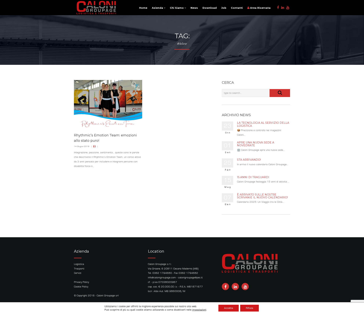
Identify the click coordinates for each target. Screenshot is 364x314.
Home (143, 7)
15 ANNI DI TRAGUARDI (253, 177)
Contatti (237, 7)
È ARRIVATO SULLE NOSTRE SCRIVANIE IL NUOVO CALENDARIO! (262, 196)
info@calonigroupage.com (162, 277)
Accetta (228, 308)
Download (209, 7)
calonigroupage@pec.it (190, 277)
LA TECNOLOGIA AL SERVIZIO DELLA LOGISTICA (263, 124)
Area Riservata (260, 7)
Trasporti (79, 268)
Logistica (79, 264)
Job (223, 7)
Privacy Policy (81, 282)
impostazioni (199, 310)
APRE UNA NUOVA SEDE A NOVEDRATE (255, 144)
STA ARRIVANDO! (249, 159)
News (194, 7)
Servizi (77, 273)
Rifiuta (249, 308)
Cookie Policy (81, 286)
